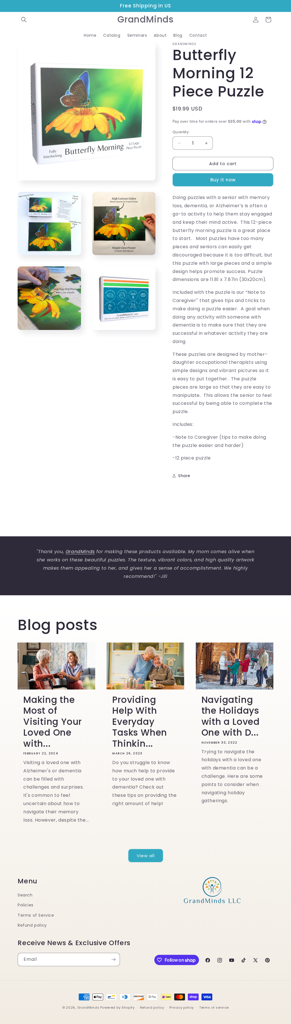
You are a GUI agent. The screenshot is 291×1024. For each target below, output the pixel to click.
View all (146, 856)
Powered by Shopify (117, 1007)
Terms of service (214, 1007)
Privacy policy (181, 1007)
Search (25, 895)
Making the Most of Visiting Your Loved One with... (52, 721)
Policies (26, 905)
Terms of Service (36, 915)
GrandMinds (88, 1007)
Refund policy (32, 925)
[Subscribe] (113, 959)
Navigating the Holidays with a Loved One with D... (230, 716)
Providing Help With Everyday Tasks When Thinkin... (139, 721)
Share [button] (184, 476)
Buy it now (223, 180)
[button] (24, 19)
